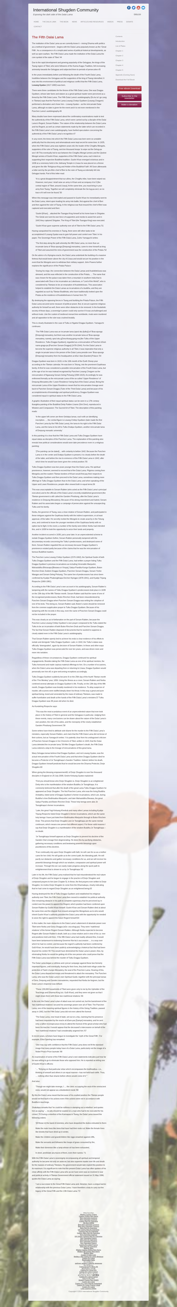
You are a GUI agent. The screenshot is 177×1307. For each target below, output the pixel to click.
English (137, 14)
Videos (110, 22)
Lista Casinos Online (88, 1288)
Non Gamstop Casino (88, 1238)
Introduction (120, 41)
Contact (38, 27)
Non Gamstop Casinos (88, 1218)
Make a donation (129, 104)
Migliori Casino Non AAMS (88, 1280)
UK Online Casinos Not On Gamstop (88, 1236)
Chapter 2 (119, 56)
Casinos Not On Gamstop (88, 1231)
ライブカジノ (88, 1262)
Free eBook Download (129, 88)
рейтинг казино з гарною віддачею (88, 1263)
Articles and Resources (92, 22)
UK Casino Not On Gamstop (88, 1230)
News (74, 22)
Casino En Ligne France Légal (88, 1285)
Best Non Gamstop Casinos (88, 1225)
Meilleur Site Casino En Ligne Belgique (88, 1257)
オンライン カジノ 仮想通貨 (88, 1275)
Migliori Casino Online (88, 1214)
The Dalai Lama (49, 22)
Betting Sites (88, 1248)
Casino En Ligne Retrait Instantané (88, 1283)
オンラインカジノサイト (88, 1273)
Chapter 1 (119, 51)
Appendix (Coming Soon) (125, 75)
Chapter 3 (119, 60)
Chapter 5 (119, 70)
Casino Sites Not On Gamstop (88, 1233)
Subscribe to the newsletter (129, 97)
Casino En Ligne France (88, 1245)
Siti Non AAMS (88, 1223)
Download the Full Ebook (125, 80)
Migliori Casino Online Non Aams (88, 1250)
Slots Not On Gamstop (88, 1228)
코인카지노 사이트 (88, 1268)
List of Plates (120, 46)
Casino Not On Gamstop (88, 1221)
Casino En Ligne (88, 1258)
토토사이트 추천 (88, 1278)
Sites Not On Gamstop (88, 1240)
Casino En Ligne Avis (89, 1270)
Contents (119, 36)
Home (36, 22)
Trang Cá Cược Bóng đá (88, 1267)
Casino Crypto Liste (88, 1255)
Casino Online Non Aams (88, 1216)
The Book (64, 22)
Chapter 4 (119, 65)
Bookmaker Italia (88, 1260)
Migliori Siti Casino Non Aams (88, 1251)
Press (120, 22)
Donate (129, 22)
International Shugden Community (66, 10)
